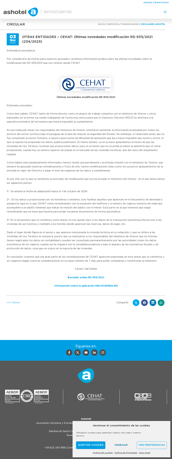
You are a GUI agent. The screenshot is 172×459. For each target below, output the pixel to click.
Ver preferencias (152, 445)
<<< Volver (13, 302)
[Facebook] (69, 352)
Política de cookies (103, 453)
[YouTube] (86, 352)
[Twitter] (77, 352)
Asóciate (148, 3)
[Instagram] (103, 352)
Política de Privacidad (126, 453)
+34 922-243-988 (55, 447)
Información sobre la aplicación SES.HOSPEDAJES (86, 286)
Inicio (101, 24)
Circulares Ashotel (153, 24)
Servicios (113, 24)
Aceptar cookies (90, 445)
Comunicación (129, 24)
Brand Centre (162, 3)
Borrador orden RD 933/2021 (86, 277)
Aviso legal (144, 453)
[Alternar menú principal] (165, 11)
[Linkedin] (94, 352)
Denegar (121, 445)
